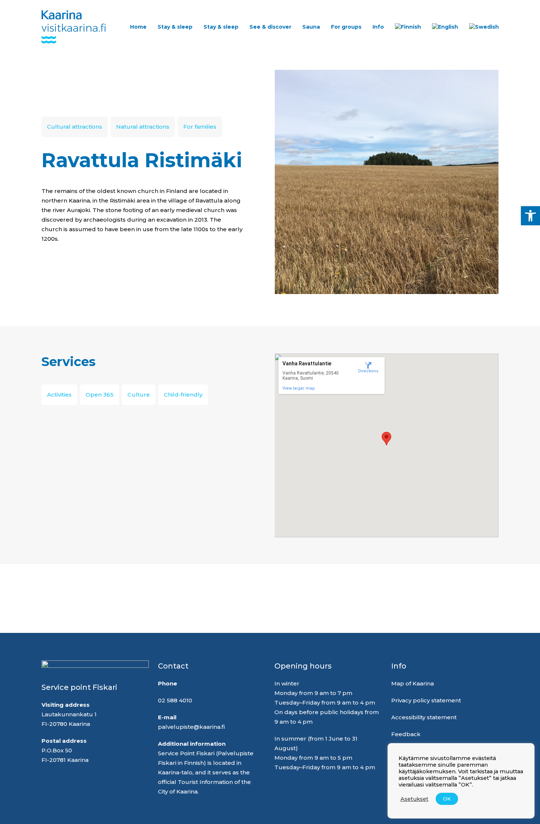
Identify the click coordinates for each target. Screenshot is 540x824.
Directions (368, 371)
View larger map (298, 388)
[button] (530, 215)
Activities (59, 394)
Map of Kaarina (412, 683)
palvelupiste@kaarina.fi (191, 726)
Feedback (406, 734)
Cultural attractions (74, 126)
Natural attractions (142, 126)
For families (199, 126)
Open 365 (100, 394)
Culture (138, 394)
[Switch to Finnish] (408, 27)
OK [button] (447, 799)
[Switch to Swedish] (484, 27)
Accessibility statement (424, 717)
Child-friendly (183, 394)
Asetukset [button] (414, 799)
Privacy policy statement (426, 700)
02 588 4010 (175, 700)
